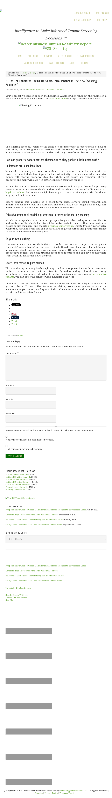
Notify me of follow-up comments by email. (30, 439)
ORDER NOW (102, 19)
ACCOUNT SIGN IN (82, 13)
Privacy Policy (51, 793)
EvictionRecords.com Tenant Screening (56, 5)
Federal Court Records (17, 487)
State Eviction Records (17, 474)
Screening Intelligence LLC (73, 790)
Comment (12, 353)
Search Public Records (16, 597)
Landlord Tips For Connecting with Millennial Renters (32, 514)
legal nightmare (58, 98)
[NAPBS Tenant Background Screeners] (20, 498)
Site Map (10, 600)
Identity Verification (15, 489)
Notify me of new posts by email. (24, 449)
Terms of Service (68, 793)
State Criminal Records (17, 479)
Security (39, 793)
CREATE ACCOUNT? (82, 19)
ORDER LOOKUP (103, 13)
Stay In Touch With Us (17, 595)
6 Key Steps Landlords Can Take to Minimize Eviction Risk (34, 524)
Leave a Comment (55, 89)
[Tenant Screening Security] (55, 48)
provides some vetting (60, 225)
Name (10, 385)
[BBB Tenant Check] (55, 44)
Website (10, 413)
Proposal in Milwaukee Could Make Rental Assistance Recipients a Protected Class (46, 509)
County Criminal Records (18, 484)
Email (9, 399)
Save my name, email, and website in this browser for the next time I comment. (50, 430)
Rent (20, 335)
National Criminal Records (18, 482)
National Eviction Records (18, 477)
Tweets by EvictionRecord (18, 588)
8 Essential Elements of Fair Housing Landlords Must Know (34, 519)
